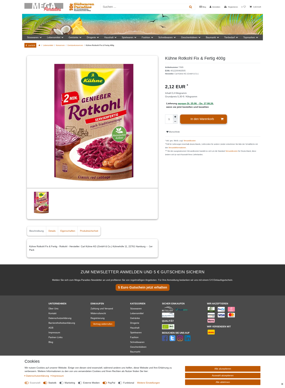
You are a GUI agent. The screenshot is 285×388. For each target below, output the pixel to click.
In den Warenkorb (202, 119)
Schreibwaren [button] (165, 37)
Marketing (70, 382)
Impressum (54, 332)
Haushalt (134, 327)
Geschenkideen (138, 347)
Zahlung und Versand (102, 308)
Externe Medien (91, 382)
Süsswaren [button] (33, 37)
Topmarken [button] (249, 37)
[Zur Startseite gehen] (39, 45)
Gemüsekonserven (75, 45)
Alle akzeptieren (222, 368)
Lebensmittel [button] (53, 37)
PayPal (111, 382)
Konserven (60, 45)
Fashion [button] (146, 37)
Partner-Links (55, 337)
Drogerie (134, 323)
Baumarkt (135, 351)
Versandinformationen (177, 148)
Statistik (52, 382)
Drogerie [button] (91, 37)
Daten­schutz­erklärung (38, 375)
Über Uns (53, 308)
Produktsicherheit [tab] (89, 231)
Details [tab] (52, 231)
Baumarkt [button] (211, 37)
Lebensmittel (48, 45)
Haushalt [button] (108, 37)
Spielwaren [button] (127, 37)
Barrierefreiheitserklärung (61, 323)
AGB (50, 327)
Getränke (135, 318)
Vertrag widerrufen (102, 324)
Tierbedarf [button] (229, 37)
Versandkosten (190, 141)
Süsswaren (136, 308)
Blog (204, 7)
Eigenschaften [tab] (67, 231)
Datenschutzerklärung (59, 318)
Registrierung (98, 318)
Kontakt (52, 313)
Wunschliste (174, 132)
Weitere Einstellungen (148, 382)
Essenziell (35, 382)
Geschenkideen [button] (189, 37)
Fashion (134, 337)
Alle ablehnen (223, 382)
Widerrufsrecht (98, 313)
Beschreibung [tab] (36, 231)
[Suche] (190, 7)
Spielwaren (136, 332)
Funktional (128, 382)
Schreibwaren (137, 342)
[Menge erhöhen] (175, 117)
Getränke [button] (73, 37)
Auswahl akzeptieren (223, 375)
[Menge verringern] (175, 121)
